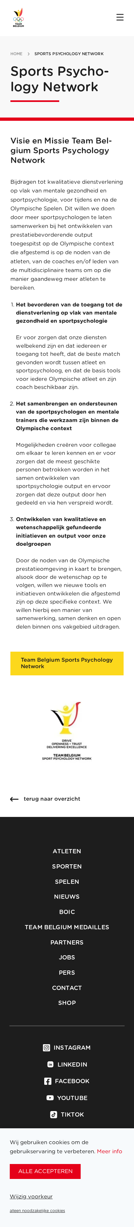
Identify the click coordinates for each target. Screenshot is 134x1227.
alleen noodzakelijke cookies (37, 1211)
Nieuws (67, 897)
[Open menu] (120, 18)
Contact (67, 988)
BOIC (67, 912)
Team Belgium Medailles (67, 928)
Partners (67, 943)
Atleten (67, 852)
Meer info (109, 1151)
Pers (67, 973)
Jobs (67, 958)
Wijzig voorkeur (31, 1196)
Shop (67, 1003)
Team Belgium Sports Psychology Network (67, 663)
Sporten (67, 867)
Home (16, 54)
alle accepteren (45, 1171)
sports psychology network (69, 54)
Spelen (67, 882)
